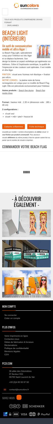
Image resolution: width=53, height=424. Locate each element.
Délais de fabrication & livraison (19, 342)
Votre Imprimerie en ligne (16, 336)
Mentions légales (12, 351)
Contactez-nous (11, 339)
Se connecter (10, 315)
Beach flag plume (26, 90)
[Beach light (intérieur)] (43, 51)
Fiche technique (36, 126)
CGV (6, 354)
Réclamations (10, 345)
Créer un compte (12, 318)
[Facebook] (18, 397)
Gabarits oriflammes (13, 126)
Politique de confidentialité (16, 348)
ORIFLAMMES (13, 25)
